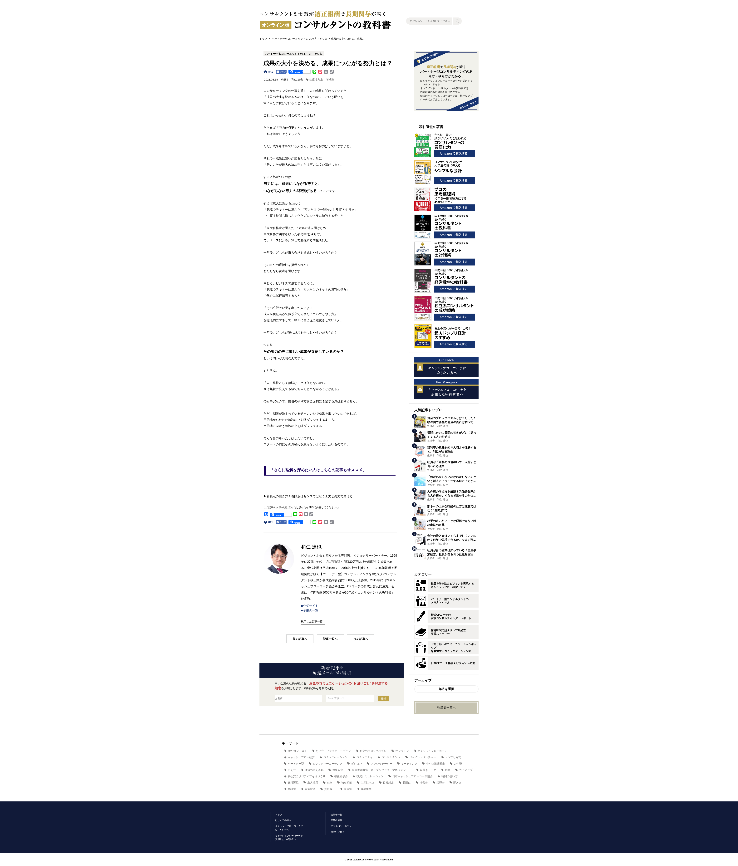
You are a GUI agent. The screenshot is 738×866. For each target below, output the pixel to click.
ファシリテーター (381, 763)
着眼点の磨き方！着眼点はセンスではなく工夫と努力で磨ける (310, 496)
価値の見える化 (314, 769)
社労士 (424, 782)
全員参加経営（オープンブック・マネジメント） (381, 769)
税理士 (440, 782)
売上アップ (466, 769)
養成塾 (330, 79)
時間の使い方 (449, 776)
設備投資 (310, 788)
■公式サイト (309, 605)
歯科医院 (293, 782)
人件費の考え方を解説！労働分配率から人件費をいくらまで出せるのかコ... (451, 493)
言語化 (292, 788)
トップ (263, 38)
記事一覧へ (330, 638)
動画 (447, 769)
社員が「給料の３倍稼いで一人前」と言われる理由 (451, 464)
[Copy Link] (332, 72)
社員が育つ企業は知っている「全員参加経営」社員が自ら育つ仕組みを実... (451, 552)
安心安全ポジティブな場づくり (306, 776)
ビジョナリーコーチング (327, 763)
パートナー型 (296, 763)
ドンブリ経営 (453, 757)
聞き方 (457, 782)
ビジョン (356, 763)
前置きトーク (428, 769)
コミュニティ (365, 757)
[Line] (314, 72)
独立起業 (346, 782)
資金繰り (329, 788)
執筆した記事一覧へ (313, 621)
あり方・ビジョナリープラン (333, 750)
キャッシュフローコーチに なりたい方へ (289, 828)
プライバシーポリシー (342, 826)
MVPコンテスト (297, 750)
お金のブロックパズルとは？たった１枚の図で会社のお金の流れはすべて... (451, 420)
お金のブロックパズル (373, 750)
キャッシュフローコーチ (432, 750)
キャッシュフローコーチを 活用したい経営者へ (289, 837)
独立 (329, 782)
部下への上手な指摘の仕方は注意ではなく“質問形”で (451, 508)
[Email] (326, 72)
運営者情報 (336, 820)
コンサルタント (390, 757)
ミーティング (409, 763)
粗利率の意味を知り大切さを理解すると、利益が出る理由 (451, 449)
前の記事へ (300, 638)
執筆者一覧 (336, 814)
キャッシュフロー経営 (301, 757)
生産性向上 (316, 79)
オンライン (402, 750)
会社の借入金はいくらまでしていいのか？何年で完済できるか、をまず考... (451, 537)
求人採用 (312, 782)
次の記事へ (361, 638)
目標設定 (388, 782)
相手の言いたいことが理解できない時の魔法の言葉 (451, 522)
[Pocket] (320, 72)
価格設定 (337, 769)
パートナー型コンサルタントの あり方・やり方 (299, 38)
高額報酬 (366, 788)
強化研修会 (341, 776)
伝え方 (292, 769)
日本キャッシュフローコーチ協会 (412, 776)
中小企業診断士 (435, 763)
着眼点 (407, 782)
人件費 (458, 763)
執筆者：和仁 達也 (292, 79)
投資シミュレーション (370, 776)
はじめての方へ (283, 820)
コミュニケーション (335, 757)
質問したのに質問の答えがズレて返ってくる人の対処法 (451, 434)
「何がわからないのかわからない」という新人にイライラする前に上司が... (451, 478)
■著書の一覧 (309, 610)
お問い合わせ (337, 831)
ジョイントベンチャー (422, 757)
